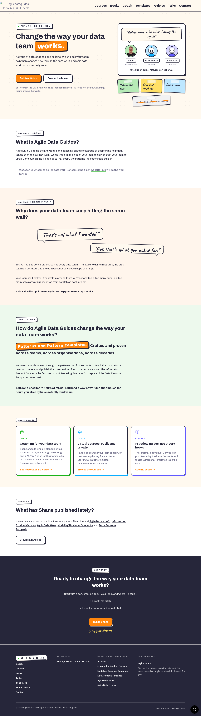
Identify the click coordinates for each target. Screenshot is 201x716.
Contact (185, 5)
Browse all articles (30, 540)
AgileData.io (98, 170)
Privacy (174, 709)
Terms (182, 709)
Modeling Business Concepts (75, 525)
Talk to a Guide (28, 78)
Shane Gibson (23, 687)
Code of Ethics (162, 709)
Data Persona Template (109, 676)
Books (114, 5)
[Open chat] (194, 709)
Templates (143, 5)
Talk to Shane (100, 622)
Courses (100, 5)
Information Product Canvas (112, 666)
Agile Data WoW (46, 525)
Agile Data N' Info (99, 521)
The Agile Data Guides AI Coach (73, 661)
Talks (172, 5)
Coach (127, 5)
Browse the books (58, 78)
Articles (159, 5)
